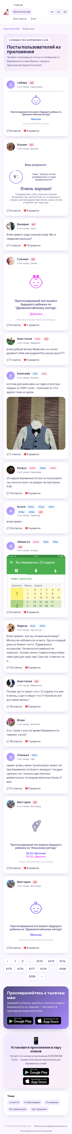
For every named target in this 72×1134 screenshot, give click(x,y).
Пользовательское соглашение (36, 1131)
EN (65, 11)
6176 (20, 969)
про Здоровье (39, 1109)
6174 (62, 961)
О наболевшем (32, 1102)
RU (52, 11)
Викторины (19, 18)
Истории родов (17, 1109)
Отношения (52, 1102)
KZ (58, 11)
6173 (51, 961)
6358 (62, 969)
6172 (40, 961)
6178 (43, 969)
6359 (32, 976)
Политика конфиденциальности (50, 1126)
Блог (34, 18)
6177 (32, 969)
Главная (18, 4)
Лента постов (21, 11)
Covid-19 (14, 1102)
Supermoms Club (11, 29)
